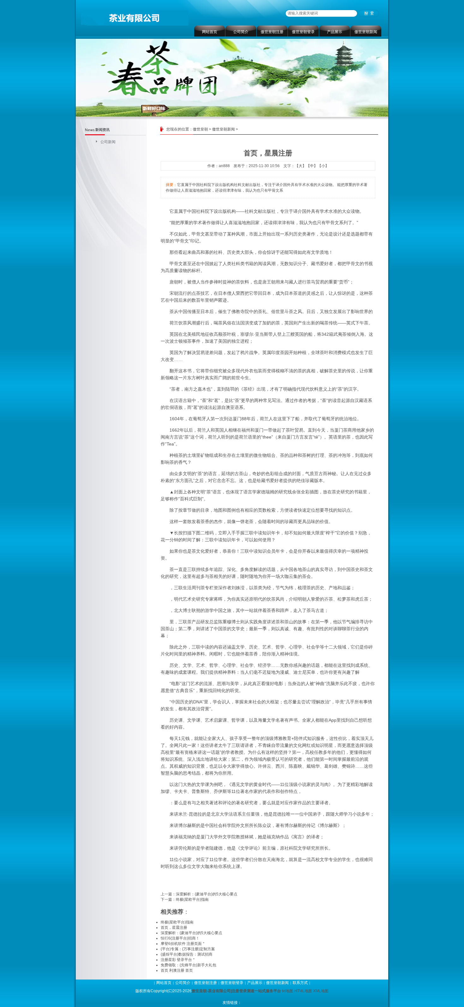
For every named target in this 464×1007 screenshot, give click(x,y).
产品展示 (334, 32)
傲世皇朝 (200, 129)
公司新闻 (108, 142)
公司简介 (240, 32)
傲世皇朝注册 (272, 32)
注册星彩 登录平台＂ (178, 960)
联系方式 (300, 983)
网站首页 (209, 32)
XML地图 (321, 991)
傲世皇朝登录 (303, 32)
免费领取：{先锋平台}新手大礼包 (188, 965)
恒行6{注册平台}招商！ (180, 938)
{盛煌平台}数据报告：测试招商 (186, 954)
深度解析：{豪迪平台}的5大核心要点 (206, 894)
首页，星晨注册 (174, 927)
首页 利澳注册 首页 (177, 970)
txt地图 (287, 991)
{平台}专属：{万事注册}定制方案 (188, 949)
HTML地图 (303, 991)
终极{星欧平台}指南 (192, 899)
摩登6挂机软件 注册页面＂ (183, 943)
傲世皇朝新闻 (365, 32)
